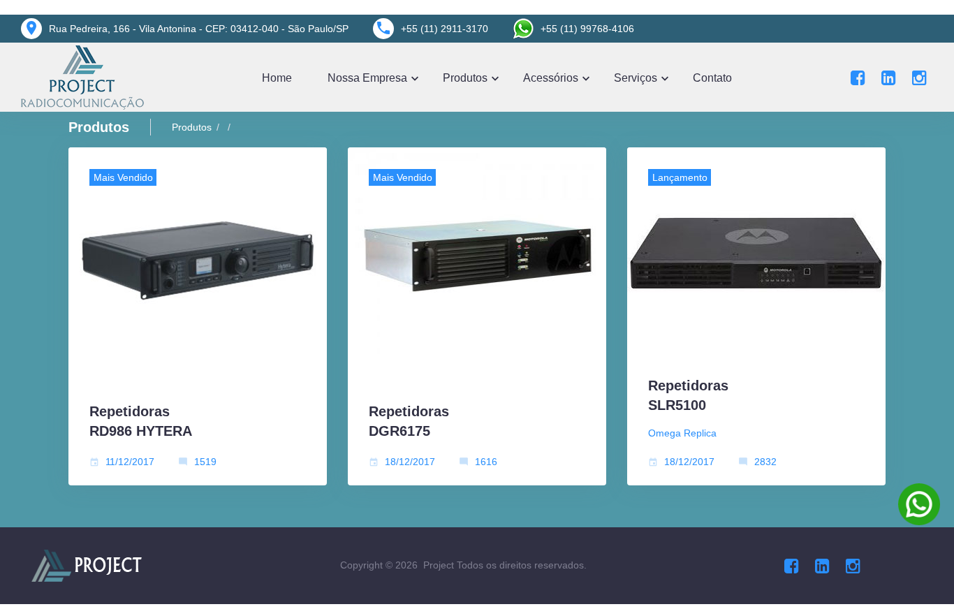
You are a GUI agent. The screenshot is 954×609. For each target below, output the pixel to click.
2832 (765, 461)
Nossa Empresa (367, 78)
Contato (712, 78)
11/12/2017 (129, 461)
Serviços (635, 78)
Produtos (465, 78)
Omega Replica (682, 433)
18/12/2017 (410, 461)
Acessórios (550, 78)
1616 (486, 461)
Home (277, 78)
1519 (205, 461)
